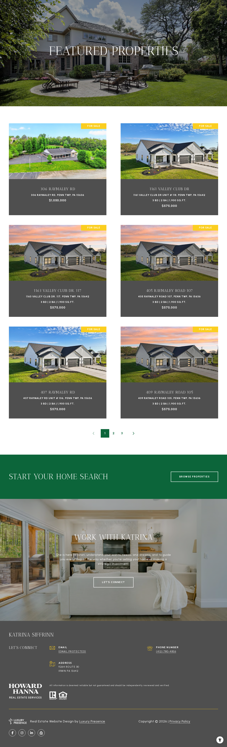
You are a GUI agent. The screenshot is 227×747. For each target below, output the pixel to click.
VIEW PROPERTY (57, 167)
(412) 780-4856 (166, 651)
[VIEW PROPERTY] (57, 164)
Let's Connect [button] (113, 582)
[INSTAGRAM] (22, 732)
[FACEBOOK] (12, 732)
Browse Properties (194, 476)
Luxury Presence (92, 721)
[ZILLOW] (41, 732)
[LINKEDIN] (31, 732)
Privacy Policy (180, 721)
